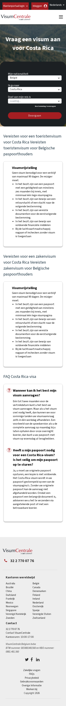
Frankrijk (10, 599)
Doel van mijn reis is (19, 96)
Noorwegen (12, 606)
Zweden (10, 618)
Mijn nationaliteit (18, 73)
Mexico (9, 602)
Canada (36, 587)
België (35, 583)
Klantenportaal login (14, 6)
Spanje (36, 610)
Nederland (37, 602)
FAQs (32, 674)
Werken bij (31, 689)
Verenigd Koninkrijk (16, 614)
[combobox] (34, 101)
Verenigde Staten (41, 614)
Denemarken (39, 591)
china (9, 591)
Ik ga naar (13, 85)
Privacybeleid (32, 678)
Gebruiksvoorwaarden (31, 681)
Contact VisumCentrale (18, 633)
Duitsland (11, 595)
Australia (10, 583)
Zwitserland (38, 618)
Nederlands (56, 5)
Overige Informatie (32, 685)
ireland (36, 599)
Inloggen (37, 6)
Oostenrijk (37, 606)
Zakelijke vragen (31, 670)
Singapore (11, 610)
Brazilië (10, 587)
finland (36, 595)
